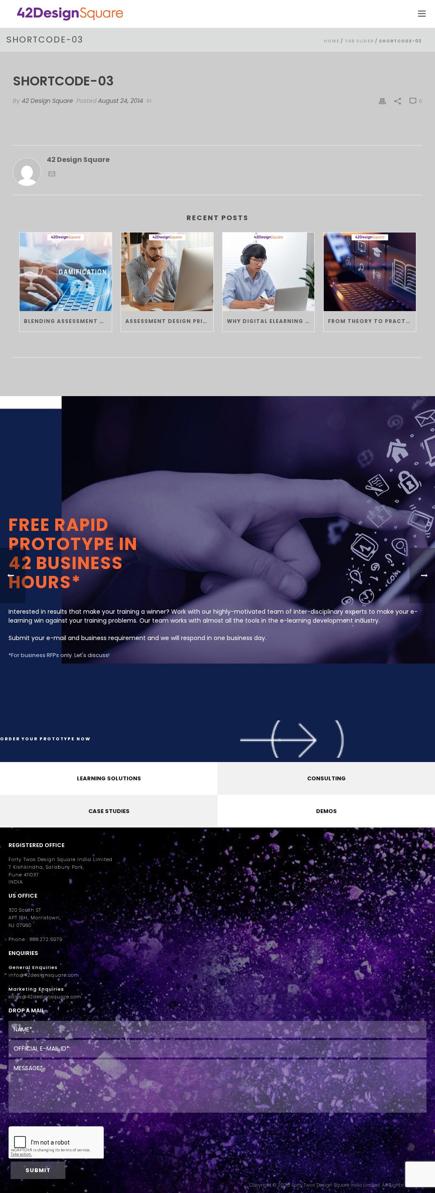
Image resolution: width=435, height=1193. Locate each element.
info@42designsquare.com (43, 975)
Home (331, 41)
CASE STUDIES (109, 811)
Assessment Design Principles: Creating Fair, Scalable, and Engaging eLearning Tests (169, 321)
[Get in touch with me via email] (51, 175)
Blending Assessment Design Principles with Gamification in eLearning (68, 321)
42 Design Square (47, 100)
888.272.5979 (46, 939)
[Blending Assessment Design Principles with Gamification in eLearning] (66, 271)
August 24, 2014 (120, 100)
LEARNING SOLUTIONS (109, 778)
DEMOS (326, 811)
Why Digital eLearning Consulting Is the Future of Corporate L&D (271, 321)
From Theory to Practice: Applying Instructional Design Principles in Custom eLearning (372, 321)
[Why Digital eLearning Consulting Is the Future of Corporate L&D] (269, 271)
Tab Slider (359, 41)
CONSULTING (326, 778)
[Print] (382, 101)
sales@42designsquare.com (45, 997)
